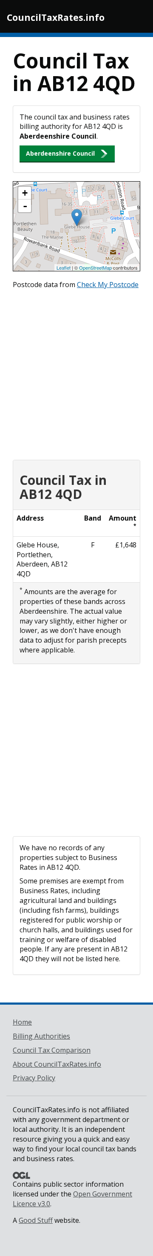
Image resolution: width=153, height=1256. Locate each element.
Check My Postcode (108, 284)
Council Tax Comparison (52, 1050)
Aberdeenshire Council (60, 153)
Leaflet (64, 267)
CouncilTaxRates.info (56, 17)
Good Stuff (36, 1220)
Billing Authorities (41, 1036)
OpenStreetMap (95, 267)
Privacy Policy (34, 1077)
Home (22, 1022)
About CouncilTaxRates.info (57, 1064)
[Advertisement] (76, 372)
